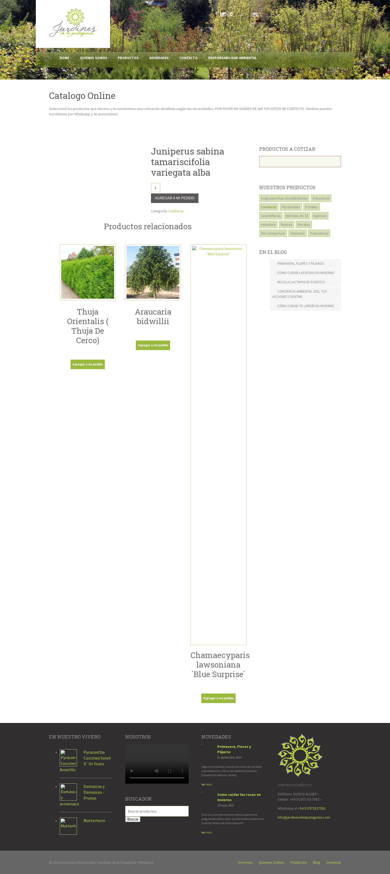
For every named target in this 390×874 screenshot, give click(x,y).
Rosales (303, 224)
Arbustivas (321, 198)
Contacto (188, 58)
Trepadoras (319, 233)
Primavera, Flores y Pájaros (300, 263)
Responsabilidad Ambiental (232, 58)
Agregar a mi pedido (174, 198)
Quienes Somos (93, 58)
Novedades (159, 58)
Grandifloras (271, 215)
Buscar (132, 819)
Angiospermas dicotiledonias (284, 198)
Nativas (286, 224)
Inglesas (320, 215)
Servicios (245, 862)
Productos (128, 58)
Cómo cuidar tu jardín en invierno (305, 306)
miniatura (268, 224)
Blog (316, 862)
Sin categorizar (273, 233)
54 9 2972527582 (313, 808)
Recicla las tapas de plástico (301, 282)
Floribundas (290, 207)
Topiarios (297, 233)
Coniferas (176, 211)
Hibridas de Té (297, 215)
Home (64, 58)
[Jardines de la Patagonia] (73, 35)
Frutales (311, 207)
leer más (206, 784)
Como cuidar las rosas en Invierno (305, 273)
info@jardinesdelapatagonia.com (304, 817)
